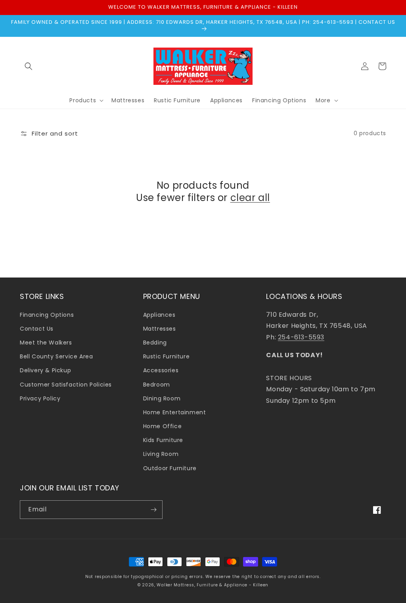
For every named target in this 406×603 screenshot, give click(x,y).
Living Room (161, 454)
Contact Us (37, 329)
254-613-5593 (301, 337)
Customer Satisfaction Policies (66, 385)
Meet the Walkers (46, 342)
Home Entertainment (174, 412)
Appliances (159, 315)
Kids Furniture (163, 440)
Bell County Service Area (56, 356)
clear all (250, 197)
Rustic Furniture (166, 356)
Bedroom (156, 385)
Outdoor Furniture (170, 468)
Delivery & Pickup (45, 370)
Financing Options (47, 315)
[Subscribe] (153, 509)
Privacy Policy (40, 398)
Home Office (162, 426)
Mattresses (159, 329)
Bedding (155, 342)
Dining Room (162, 398)
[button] (28, 66)
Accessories (161, 370)
